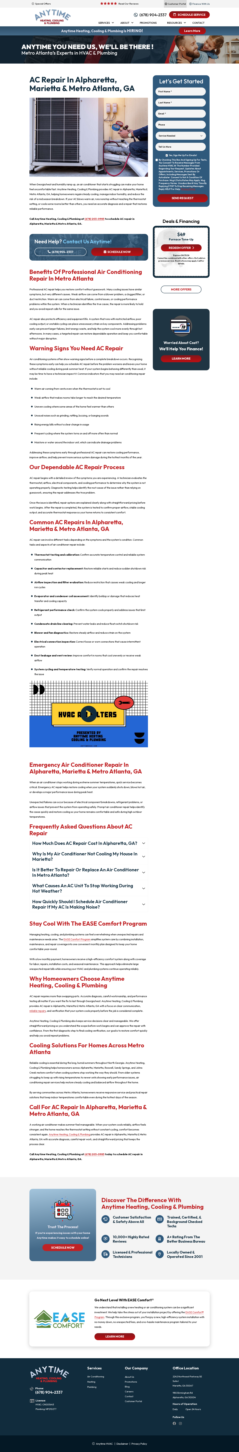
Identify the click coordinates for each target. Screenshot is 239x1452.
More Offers (181, 289)
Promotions (131, 1381)
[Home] (53, 17)
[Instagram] (180, 1424)
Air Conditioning (95, 1376)
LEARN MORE (181, 358)
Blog (127, 1386)
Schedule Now (119, 252)
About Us (129, 1376)
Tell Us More (164, 146)
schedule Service (191, 15)
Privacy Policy (188, 189)
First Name (165, 91)
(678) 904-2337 (153, 14)
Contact (129, 1396)
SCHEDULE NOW (62, 1247)
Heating (91, 1381)
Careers (129, 1391)
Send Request (182, 198)
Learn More (192, 31)
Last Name (165, 102)
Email (162, 113)
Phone (161, 124)
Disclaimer (122, 1443)
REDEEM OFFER (180, 248)
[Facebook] (174, 1424)
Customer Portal (133, 1401)
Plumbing (91, 1387)
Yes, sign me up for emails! (183, 155)
